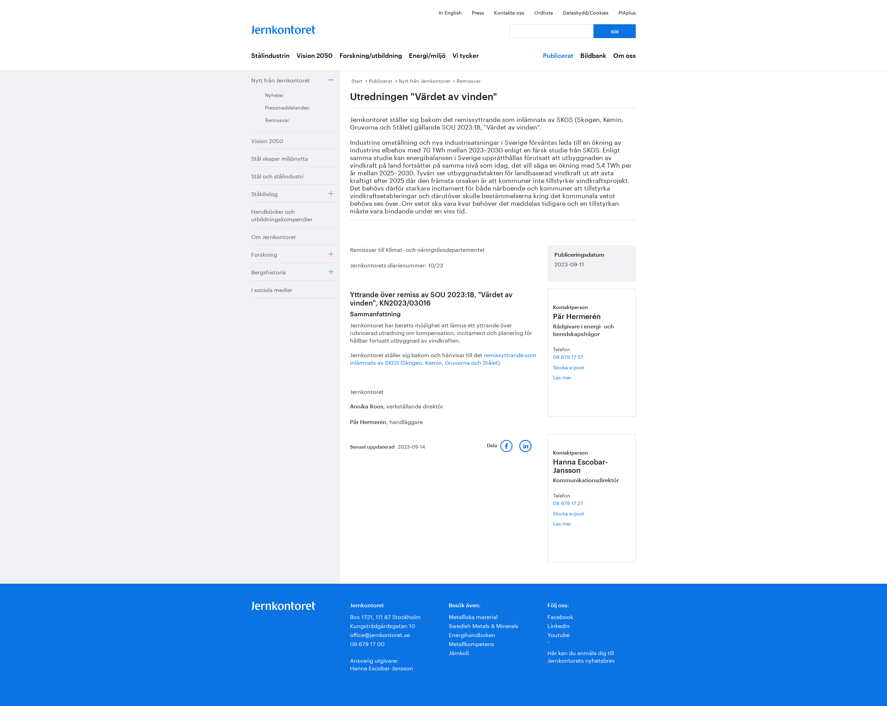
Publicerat (558, 56)
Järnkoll (459, 652)
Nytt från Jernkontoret (280, 79)
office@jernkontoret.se (380, 634)
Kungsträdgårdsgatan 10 (382, 625)
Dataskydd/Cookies (585, 12)
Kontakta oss (509, 12)
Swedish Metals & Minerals (483, 625)
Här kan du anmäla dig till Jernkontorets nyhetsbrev (581, 656)
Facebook (560, 616)
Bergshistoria (268, 271)
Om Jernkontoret (273, 236)
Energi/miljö (427, 56)
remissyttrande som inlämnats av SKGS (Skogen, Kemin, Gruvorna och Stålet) (443, 358)
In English (450, 12)
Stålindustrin (270, 56)
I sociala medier (271, 289)
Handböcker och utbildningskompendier (282, 214)
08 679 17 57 (568, 356)
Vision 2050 (315, 56)
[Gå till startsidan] (283, 28)
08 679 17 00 (367, 643)
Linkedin (558, 625)
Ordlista (543, 12)
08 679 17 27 (568, 502)
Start (356, 80)
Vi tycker (466, 56)
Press (478, 12)
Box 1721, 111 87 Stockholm (385, 616)
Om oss (624, 56)
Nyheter (274, 94)
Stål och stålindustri (277, 175)
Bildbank (593, 56)
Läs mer (573, 377)
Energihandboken (472, 634)
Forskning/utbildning (371, 56)
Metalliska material (473, 616)
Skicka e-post (568, 367)
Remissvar (277, 119)
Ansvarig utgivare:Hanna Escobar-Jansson (381, 663)
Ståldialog (264, 193)
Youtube (558, 634)
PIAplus (627, 12)
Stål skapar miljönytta (279, 157)
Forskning (264, 253)
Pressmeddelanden (287, 107)
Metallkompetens (471, 643)
